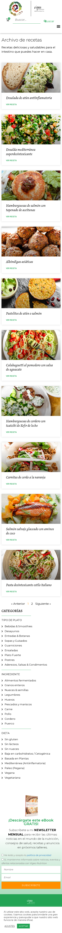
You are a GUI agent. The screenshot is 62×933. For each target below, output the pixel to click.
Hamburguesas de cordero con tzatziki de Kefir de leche (25, 423)
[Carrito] (8, 20)
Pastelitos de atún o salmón (24, 313)
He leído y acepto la (27, 855)
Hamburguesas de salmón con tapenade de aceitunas (26, 207)
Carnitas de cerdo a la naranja (25, 477)
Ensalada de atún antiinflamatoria (29, 97)
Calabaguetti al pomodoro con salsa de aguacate (29, 367)
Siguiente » (43, 603)
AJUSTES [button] (10, 926)
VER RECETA (11, 104)
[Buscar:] (27, 19)
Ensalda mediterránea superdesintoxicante (20, 151)
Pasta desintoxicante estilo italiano (29, 584)
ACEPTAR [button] (23, 926)
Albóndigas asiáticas (19, 261)
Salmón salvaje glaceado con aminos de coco (30, 531)
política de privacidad (39, 855)
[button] (58, 26)
